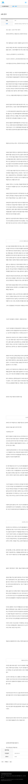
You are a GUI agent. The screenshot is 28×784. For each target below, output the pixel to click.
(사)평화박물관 (5, 6)
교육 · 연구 (14, 6)
